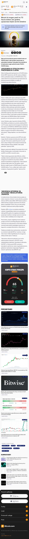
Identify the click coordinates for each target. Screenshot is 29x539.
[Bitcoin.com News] (5, 2)
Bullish (13, 445)
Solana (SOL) (5, 450)
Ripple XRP (16, 448)
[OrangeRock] (8, 9)
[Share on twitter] (15, 53)
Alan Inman (6, 52)
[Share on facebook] (12, 53)
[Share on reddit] (17, 53)
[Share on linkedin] (20, 53)
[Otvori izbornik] (27, 2)
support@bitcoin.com (6, 535)
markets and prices (6, 448)
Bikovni (19, 301)
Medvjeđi (9, 301)
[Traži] (24, 2)
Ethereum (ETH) (21, 445)
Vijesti (2, 12)
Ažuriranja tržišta (6, 12)
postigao (10, 209)
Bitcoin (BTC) (5, 445)
